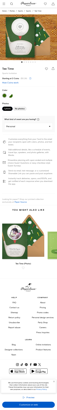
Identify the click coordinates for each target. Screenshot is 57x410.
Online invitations (43, 345)
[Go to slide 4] (28, 62)
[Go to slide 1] (21, 62)
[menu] (4, 4)
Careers (42, 327)
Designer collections (14, 349)
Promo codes (43, 312)
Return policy (14, 317)
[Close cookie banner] (54, 381)
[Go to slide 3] (26, 62)
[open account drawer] (53, 4)
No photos (20, 108)
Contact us (14, 307)
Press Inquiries (42, 332)
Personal (10, 126)
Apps (13, 354)
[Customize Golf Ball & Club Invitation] (28, 37)
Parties (12, 11)
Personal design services (43, 317)
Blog (14, 345)
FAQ (14, 302)
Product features (43, 349)
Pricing (43, 307)
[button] (38, 119)
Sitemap (14, 312)
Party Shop (43, 322)
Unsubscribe (14, 322)
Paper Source (21, 202)
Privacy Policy (41, 389)
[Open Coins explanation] (30, 78)
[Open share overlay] (53, 68)
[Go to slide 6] (32, 62)
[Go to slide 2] (24, 62)
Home (4, 11)
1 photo (7, 108)
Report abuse (14, 327)
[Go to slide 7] (35, 62)
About (42, 302)
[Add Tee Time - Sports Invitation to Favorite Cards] (46, 69)
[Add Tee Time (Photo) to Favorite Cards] (23, 268)
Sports (20, 11)
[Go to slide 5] (30, 62)
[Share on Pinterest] (26, 364)
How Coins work (10, 82)
